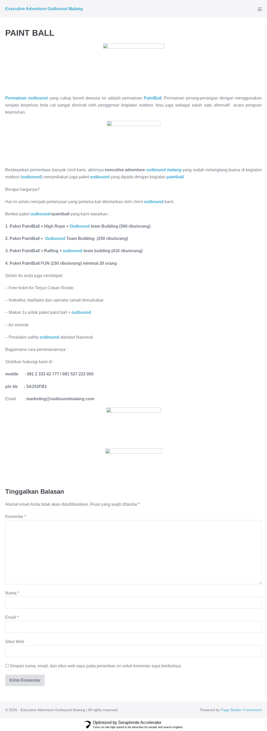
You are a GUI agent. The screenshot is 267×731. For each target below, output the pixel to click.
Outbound (80, 226)
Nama (12, 593)
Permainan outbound (26, 98)
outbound (40, 214)
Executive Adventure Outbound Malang (44, 9)
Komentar (15, 516)
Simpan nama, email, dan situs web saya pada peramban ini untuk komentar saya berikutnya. (96, 666)
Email (12, 617)
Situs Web (14, 641)
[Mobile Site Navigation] (260, 9)
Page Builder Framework (241, 710)
